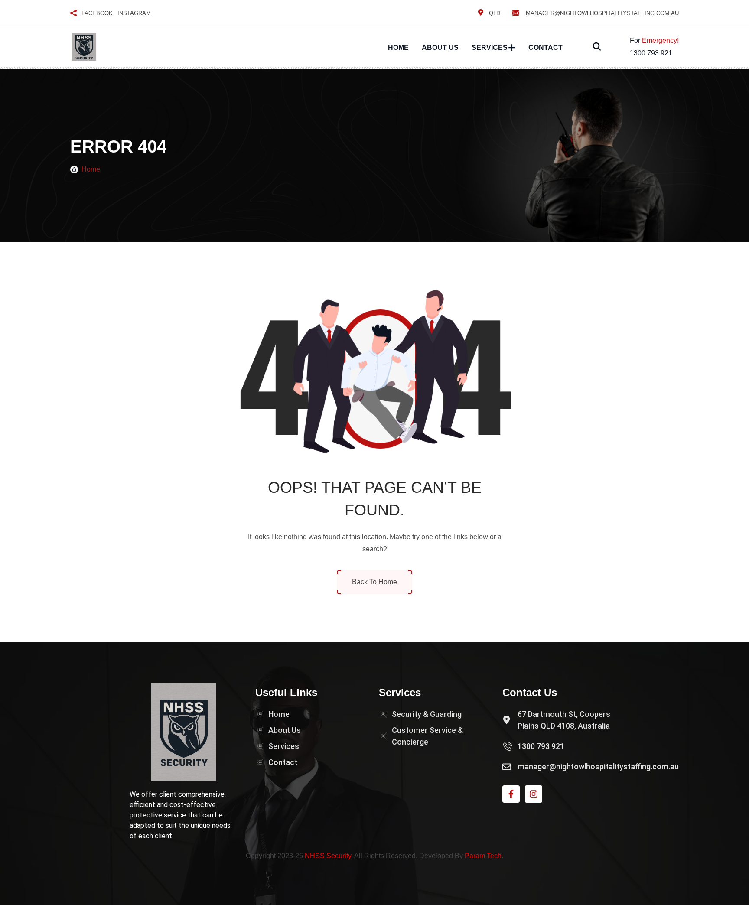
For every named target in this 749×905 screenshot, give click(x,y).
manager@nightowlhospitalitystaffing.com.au (602, 13)
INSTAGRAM (134, 13)
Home (398, 47)
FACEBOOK (97, 13)
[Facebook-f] (511, 794)
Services (490, 47)
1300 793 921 (651, 53)
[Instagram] (533, 794)
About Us (440, 47)
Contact (545, 47)
